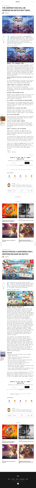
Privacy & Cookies (22, 479)
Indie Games (20, 219)
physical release (12, 394)
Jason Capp (7, 12)
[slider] (16, 61)
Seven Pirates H (17, 394)
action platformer (12, 169)
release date (24, 169)
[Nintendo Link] (18, 2)
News (3, 219)
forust (16, 169)
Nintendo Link (23, 143)
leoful (19, 169)
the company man (29, 169)
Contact (27, 479)
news (21, 169)
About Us (9, 479)
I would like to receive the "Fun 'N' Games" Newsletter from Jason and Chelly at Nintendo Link (21, 165)
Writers (17, 479)
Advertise (13, 479)
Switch (9, 249)
